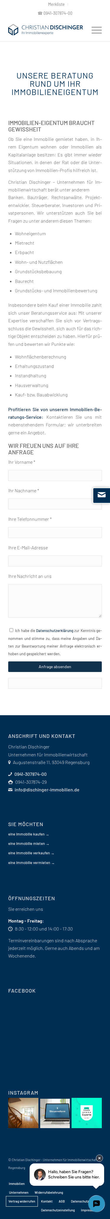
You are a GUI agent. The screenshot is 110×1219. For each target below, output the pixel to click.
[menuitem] (56, 4)
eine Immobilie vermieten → (31, 862)
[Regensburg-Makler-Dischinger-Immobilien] (45, 29)
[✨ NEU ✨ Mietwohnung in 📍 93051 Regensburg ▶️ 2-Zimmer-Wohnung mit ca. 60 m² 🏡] (23, 1113)
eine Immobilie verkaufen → (31, 853)
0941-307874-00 (57, 13)
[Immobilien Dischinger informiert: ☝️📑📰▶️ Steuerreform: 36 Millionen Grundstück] (55, 1113)
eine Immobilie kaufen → (28, 834)
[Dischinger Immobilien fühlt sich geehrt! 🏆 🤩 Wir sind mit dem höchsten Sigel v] (87, 1113)
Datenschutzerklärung (54, 630)
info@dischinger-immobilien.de (47, 789)
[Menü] (94, 29)
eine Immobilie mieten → (29, 843)
